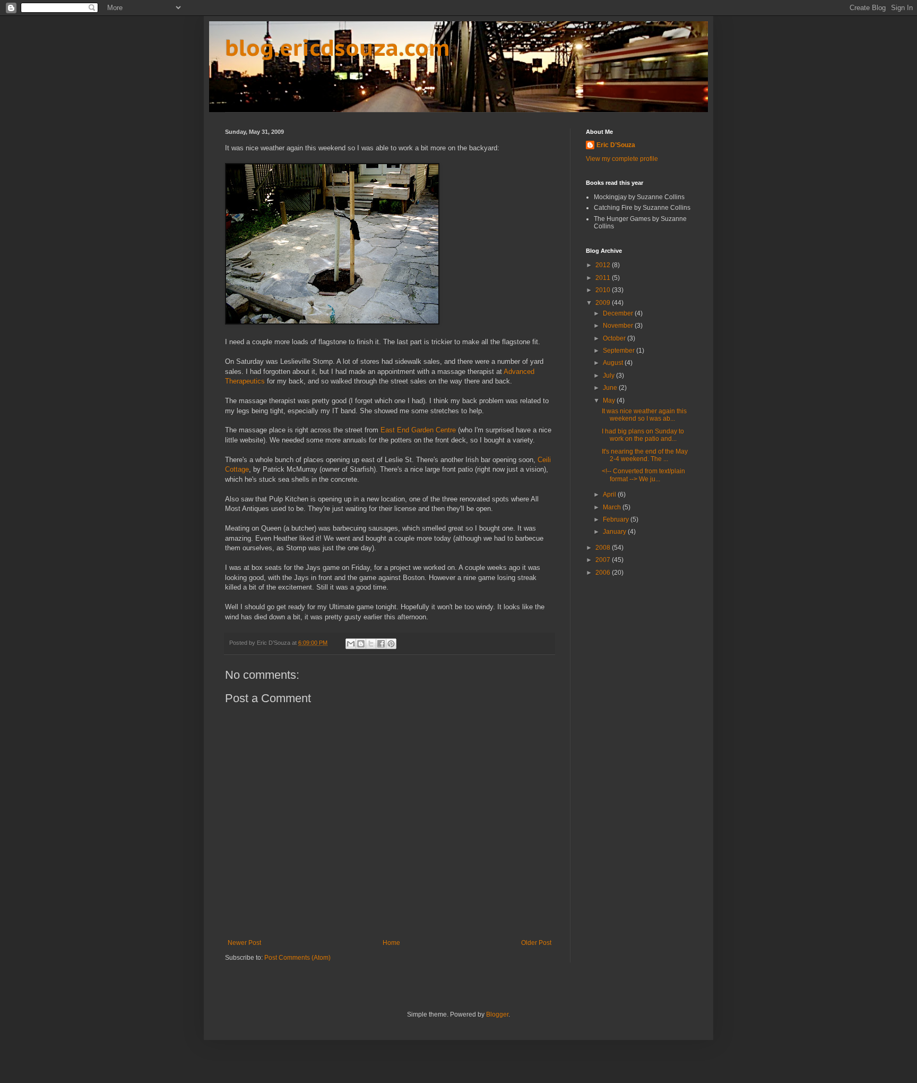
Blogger (497, 1014)
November (619, 325)
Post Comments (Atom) (297, 957)
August (614, 362)
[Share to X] (371, 643)
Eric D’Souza (615, 145)
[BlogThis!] (361, 643)
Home (391, 942)
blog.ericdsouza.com (337, 47)
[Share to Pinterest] (391, 643)
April (610, 494)
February (616, 519)
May (610, 400)
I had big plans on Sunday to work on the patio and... (643, 435)
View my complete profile (622, 159)
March (612, 507)
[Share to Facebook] (381, 643)
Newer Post (244, 942)
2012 (603, 265)
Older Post (536, 942)
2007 (603, 560)
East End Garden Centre (418, 430)
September (619, 350)
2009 (603, 302)
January (615, 531)
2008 (603, 547)
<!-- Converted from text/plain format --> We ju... (643, 474)
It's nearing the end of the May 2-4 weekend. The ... (645, 455)
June (611, 387)
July (609, 375)
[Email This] (350, 643)
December (619, 313)
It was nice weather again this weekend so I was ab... (644, 414)
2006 (603, 572)
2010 (603, 290)
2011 (603, 278)
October (615, 338)
